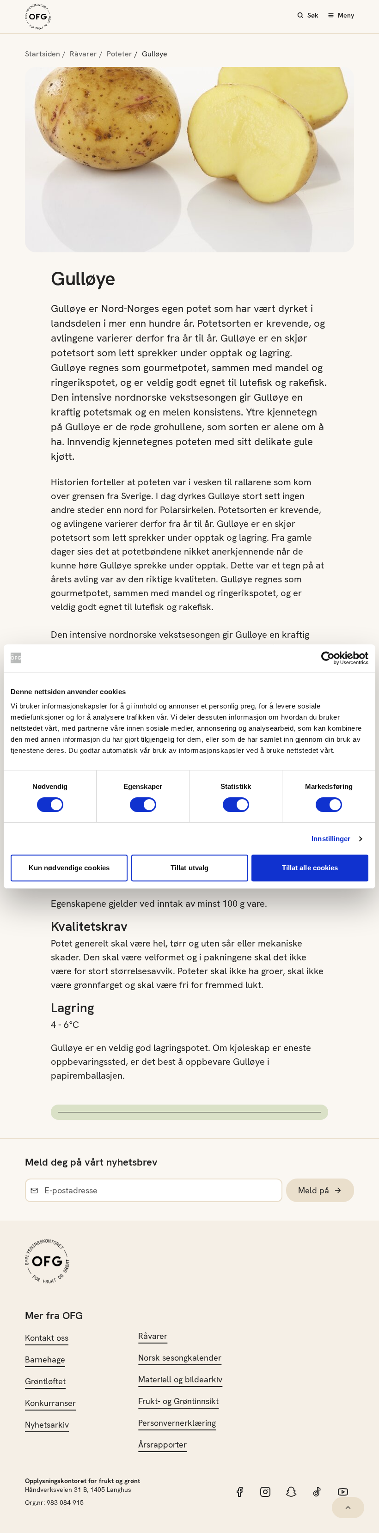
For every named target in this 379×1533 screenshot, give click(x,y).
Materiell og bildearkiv (180, 1379)
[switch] (143, 804)
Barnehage (45, 1359)
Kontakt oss (46, 1337)
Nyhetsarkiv (47, 1424)
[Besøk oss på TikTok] (317, 1492)
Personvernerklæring (177, 1422)
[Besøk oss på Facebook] (239, 1492)
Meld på (313, 1190)
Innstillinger (331, 839)
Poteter (119, 54)
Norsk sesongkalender (179, 1357)
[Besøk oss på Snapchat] (291, 1492)
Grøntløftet (45, 1381)
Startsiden (42, 54)
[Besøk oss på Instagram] (265, 1492)
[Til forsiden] (38, 17)
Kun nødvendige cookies (69, 868)
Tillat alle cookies (310, 868)
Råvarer (83, 54)
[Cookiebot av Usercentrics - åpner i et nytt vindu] (327, 658)
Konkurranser (50, 1403)
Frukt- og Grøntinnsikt (178, 1401)
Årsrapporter (162, 1444)
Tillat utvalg (189, 868)
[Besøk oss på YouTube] (343, 1492)
